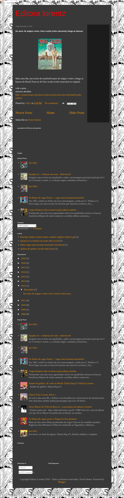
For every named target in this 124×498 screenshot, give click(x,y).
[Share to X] (72, 104)
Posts (23, 467)
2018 (23, 263)
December (29, 289)
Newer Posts (24, 112)
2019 (23, 258)
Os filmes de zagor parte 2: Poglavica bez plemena (53, 419)
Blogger (61, 482)
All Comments (27, 472)
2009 (23, 309)
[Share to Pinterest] (75, 104)
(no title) (33, 163)
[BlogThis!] (70, 104)
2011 (23, 300)
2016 (23, 272)
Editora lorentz (41, 13)
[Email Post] (63, 103)
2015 (23, 276)
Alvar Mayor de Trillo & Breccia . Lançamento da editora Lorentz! (60, 407)
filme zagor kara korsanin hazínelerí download (42, 245)
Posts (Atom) (34, 120)
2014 (23, 281)
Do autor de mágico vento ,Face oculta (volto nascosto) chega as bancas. (49, 31)
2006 (23, 314)
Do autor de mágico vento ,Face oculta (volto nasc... (47, 293)
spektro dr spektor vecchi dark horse (37, 248)
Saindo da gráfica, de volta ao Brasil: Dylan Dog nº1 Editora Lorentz (61, 383)
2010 (23, 305)
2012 (23, 285)
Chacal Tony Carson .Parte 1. (42, 394)
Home (51, 112)
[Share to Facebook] (73, 104)
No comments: (52, 103)
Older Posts (76, 112)
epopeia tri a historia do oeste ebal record (39, 241)
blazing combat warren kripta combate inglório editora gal (47, 237)
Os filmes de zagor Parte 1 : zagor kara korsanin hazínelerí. (56, 197)
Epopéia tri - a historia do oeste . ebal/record (50, 174)
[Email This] (68, 104)
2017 (23, 267)
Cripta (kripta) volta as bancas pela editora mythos (52, 210)
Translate (37, 228)
